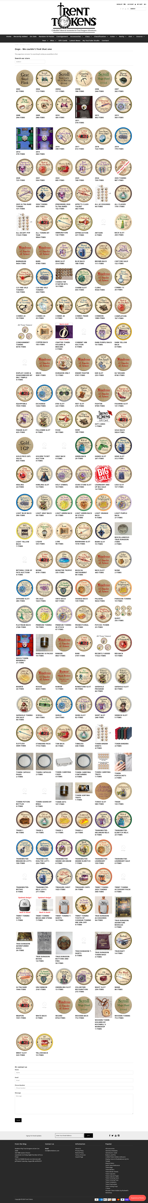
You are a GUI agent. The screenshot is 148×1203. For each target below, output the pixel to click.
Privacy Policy (79, 1151)
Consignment (62, 36)
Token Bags (109, 1167)
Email (16, 1077)
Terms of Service (80, 1155)
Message (18, 1093)
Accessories (75, 36)
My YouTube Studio (91, 40)
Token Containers (111, 1182)
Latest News (75, 40)
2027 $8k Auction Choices (22, 1153)
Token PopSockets (111, 1184)
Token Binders (110, 1169)
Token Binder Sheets (112, 1172)
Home (8, 36)
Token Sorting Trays (112, 1186)
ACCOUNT (131, 4)
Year (44, 40)
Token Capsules (110, 1174)
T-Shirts (108, 1188)
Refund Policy (79, 1153)
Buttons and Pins (111, 1155)
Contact (105, 40)
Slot (130, 36)
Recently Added (20, 36)
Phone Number (20, 1085)
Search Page (79, 1157)
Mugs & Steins (110, 1163)
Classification (100, 36)
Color (112, 36)
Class (87, 36)
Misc (52, 40)
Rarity (121, 36)
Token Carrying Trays (112, 1180)
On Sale (33, 36)
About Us (78, 1148)
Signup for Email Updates (33, 1136)
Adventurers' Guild (111, 1153)
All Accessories (110, 1148)
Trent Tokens (29, 1199)
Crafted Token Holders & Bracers (116, 1157)
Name (17, 1070)
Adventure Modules (112, 1151)
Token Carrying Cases (112, 1178)
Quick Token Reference (113, 1165)
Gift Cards (62, 40)
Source (139, 36)
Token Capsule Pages (112, 1176)
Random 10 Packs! (46, 36)
